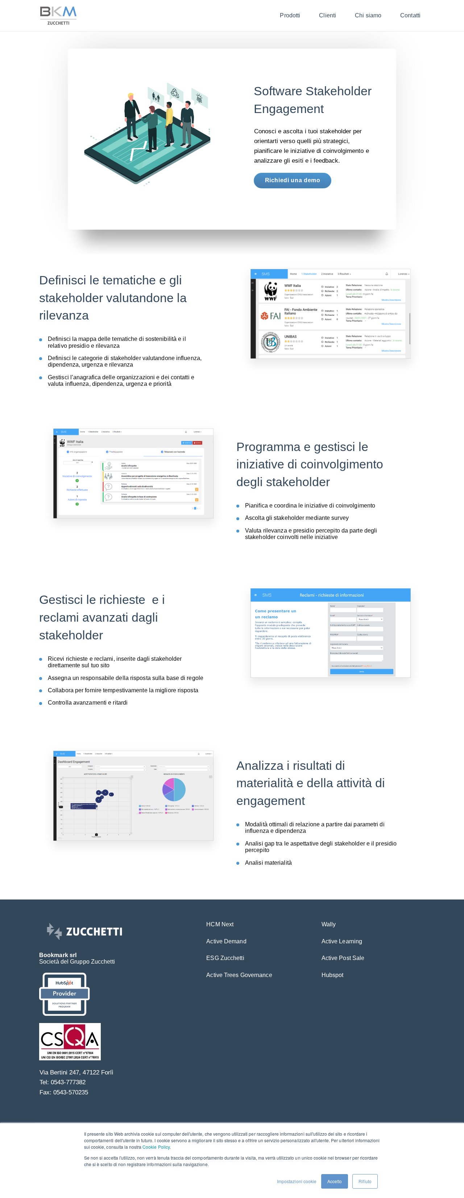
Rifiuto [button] (365, 1181)
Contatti (410, 15)
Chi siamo (368, 15)
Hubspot (333, 975)
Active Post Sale (343, 958)
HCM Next (219, 924)
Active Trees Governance (239, 975)
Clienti (327, 15)
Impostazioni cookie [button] (297, 1181)
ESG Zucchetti (225, 958)
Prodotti (290, 15)
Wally (329, 924)
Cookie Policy (156, 1147)
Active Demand (226, 941)
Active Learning (342, 941)
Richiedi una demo (292, 180)
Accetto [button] (334, 1181)
